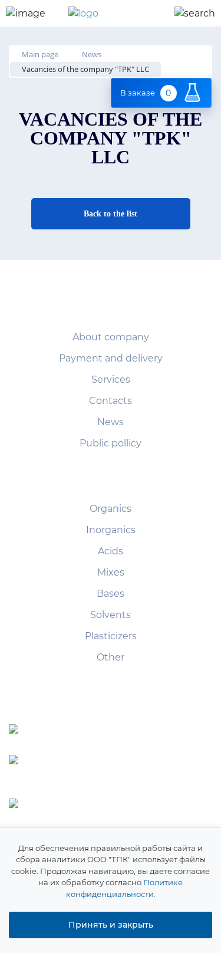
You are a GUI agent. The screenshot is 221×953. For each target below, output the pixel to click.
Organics (110, 508)
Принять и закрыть (110, 924)
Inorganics (111, 529)
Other (110, 657)
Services (110, 379)
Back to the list (110, 213)
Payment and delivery (111, 358)
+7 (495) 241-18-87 (135, 731)
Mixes (110, 572)
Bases (110, 593)
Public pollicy (110, 443)
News (110, 422)
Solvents (110, 614)
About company (110, 337)
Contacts (110, 400)
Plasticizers (111, 636)
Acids (110, 551)
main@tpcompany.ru (138, 806)
